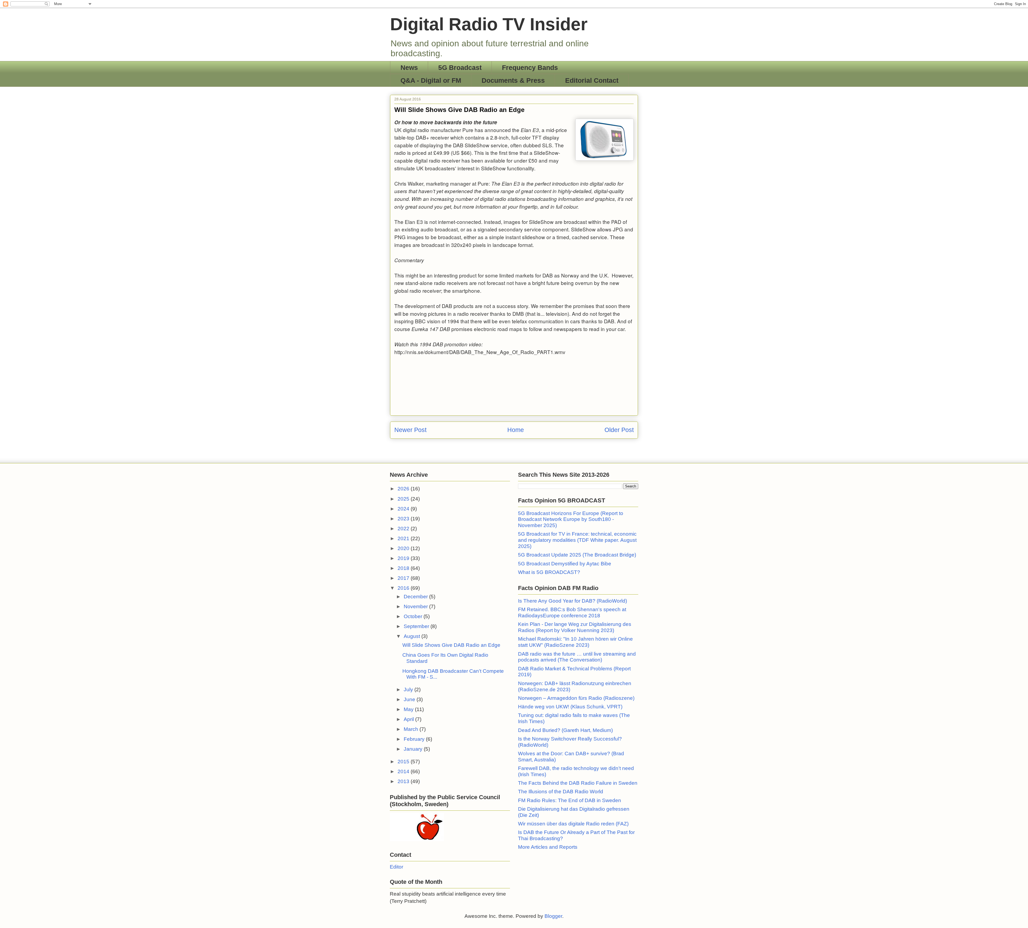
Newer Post (410, 429)
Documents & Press (513, 80)
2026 (404, 488)
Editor (396, 867)
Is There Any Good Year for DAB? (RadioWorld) (572, 601)
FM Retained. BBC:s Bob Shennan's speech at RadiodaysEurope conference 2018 (572, 612)
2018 (404, 568)
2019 (404, 558)
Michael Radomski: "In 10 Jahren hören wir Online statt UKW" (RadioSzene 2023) (575, 642)
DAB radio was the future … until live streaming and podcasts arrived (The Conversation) (577, 657)
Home (515, 429)
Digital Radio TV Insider (489, 24)
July (409, 689)
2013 (404, 781)
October (414, 616)
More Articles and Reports (547, 847)
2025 (404, 499)
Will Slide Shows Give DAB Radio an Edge (451, 645)
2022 (404, 528)
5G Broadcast (460, 67)
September (417, 626)
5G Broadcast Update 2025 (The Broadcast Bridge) (577, 555)
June (410, 699)
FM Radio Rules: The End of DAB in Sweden (569, 800)
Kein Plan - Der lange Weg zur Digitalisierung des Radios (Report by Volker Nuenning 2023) (574, 627)
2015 (404, 761)
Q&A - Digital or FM (430, 80)
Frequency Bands (530, 67)
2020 (404, 548)
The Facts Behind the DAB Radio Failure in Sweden (577, 783)
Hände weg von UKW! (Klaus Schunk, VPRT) (570, 706)
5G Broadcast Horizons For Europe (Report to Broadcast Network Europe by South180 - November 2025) (570, 519)
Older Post (619, 429)
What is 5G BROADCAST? (549, 572)
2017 (404, 578)
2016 (404, 588)
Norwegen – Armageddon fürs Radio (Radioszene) (576, 698)
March (411, 729)
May (409, 709)
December (416, 596)
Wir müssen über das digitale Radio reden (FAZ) (573, 823)
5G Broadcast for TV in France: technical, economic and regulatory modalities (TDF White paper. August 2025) (577, 540)
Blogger (553, 916)
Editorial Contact (591, 80)
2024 (404, 509)
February (415, 739)
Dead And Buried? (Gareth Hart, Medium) (565, 730)
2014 (404, 771)
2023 (404, 518)
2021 (404, 538)
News (409, 67)
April (409, 719)
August (412, 636)
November (416, 606)
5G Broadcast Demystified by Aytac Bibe (564, 563)
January (414, 749)
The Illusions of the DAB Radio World (560, 791)
